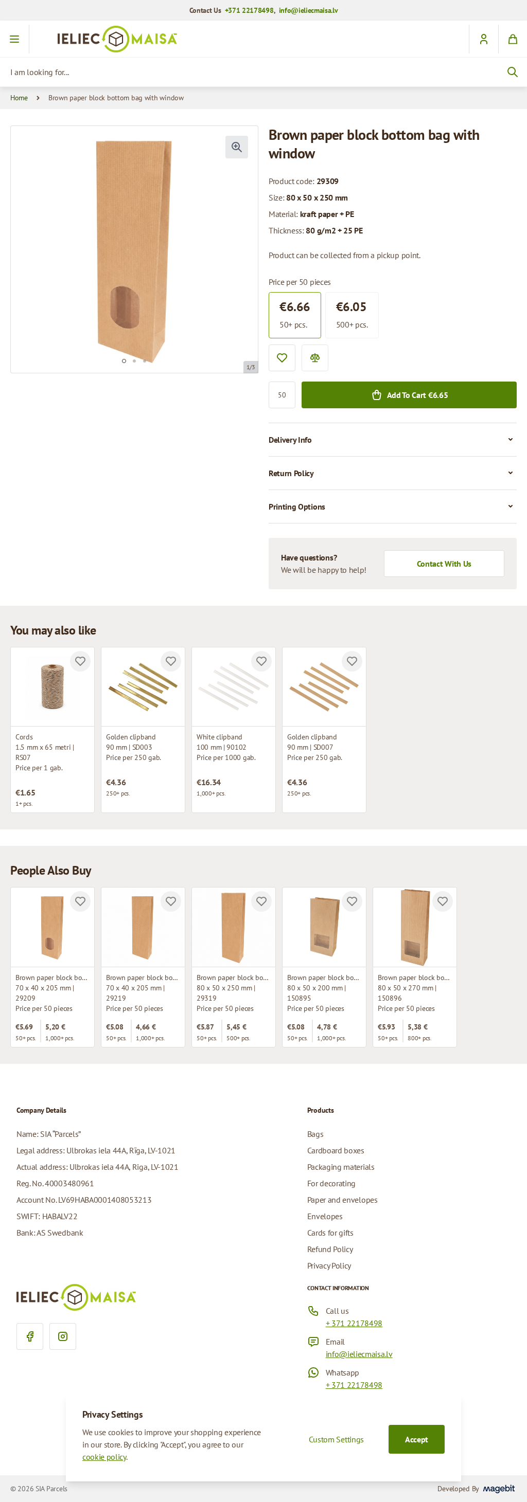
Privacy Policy (329, 1265)
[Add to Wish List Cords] (80, 661)
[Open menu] (14, 39)
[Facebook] (29, 1336)
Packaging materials (341, 1167)
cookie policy (104, 1457)
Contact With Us (444, 563)
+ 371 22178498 (354, 1323)
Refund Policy (330, 1249)
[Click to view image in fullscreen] (236, 147)
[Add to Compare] (315, 358)
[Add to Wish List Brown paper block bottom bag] (171, 901)
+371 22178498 (249, 10)
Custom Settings (336, 1439)
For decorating (331, 1183)
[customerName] (483, 39)
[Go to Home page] (263, 39)
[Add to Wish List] (282, 358)
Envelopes (325, 1216)
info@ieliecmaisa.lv (308, 10)
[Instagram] (62, 1336)
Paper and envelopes (342, 1200)
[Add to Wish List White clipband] (261, 661)
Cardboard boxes (335, 1150)
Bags (315, 1134)
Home (19, 97)
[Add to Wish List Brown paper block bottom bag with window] (80, 901)
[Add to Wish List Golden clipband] (171, 661)
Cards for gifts (330, 1232)
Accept (416, 1439)
